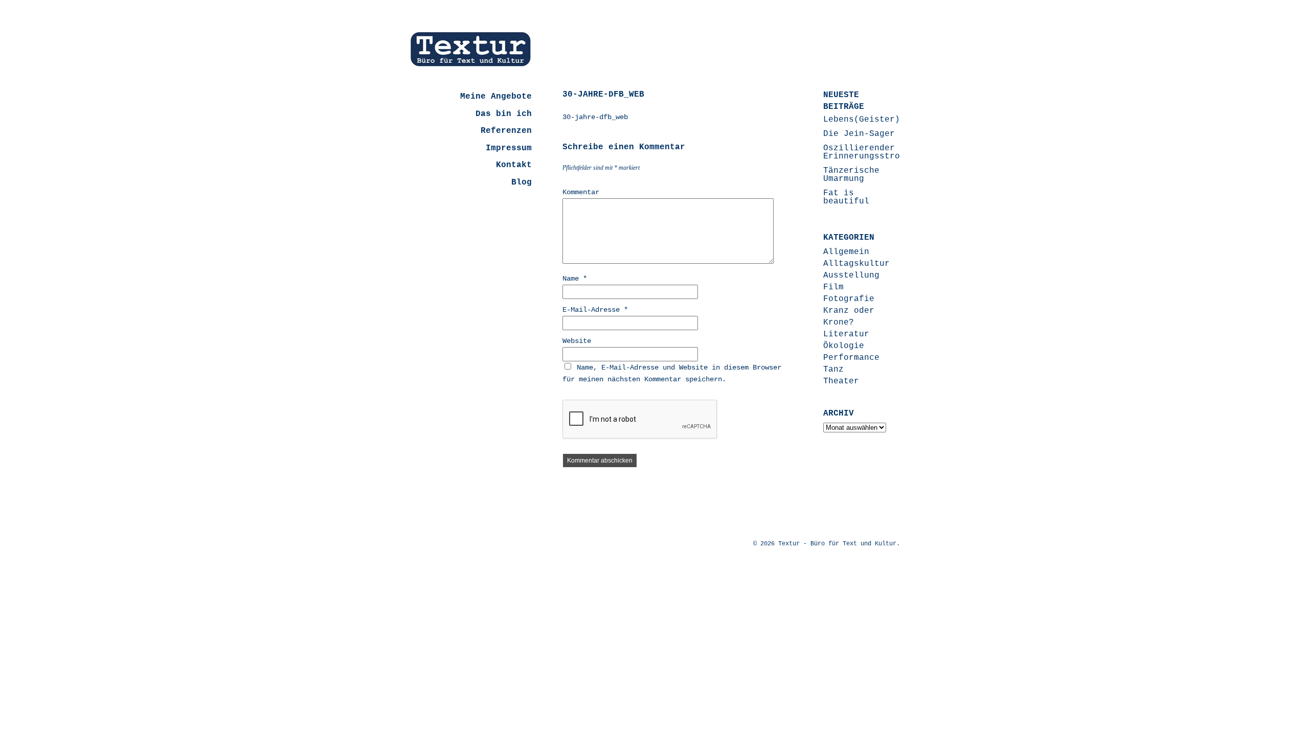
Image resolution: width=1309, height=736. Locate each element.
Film (833, 287)
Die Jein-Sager (859, 134)
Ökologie (843, 346)
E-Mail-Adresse (595, 310)
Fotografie (848, 299)
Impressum (509, 148)
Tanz (833, 369)
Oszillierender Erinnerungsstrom (864, 152)
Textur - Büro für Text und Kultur (837, 543)
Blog (521, 182)
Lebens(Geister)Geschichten (889, 119)
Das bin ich (504, 114)
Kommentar (580, 192)
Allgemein (846, 252)
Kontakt (514, 165)
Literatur (846, 334)
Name (574, 278)
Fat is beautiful (846, 197)
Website (576, 341)
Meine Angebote (496, 96)
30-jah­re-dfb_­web (595, 117)
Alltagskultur (856, 263)
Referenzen (506, 130)
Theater (841, 381)
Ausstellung (851, 275)
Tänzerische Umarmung (851, 174)
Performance (851, 357)
